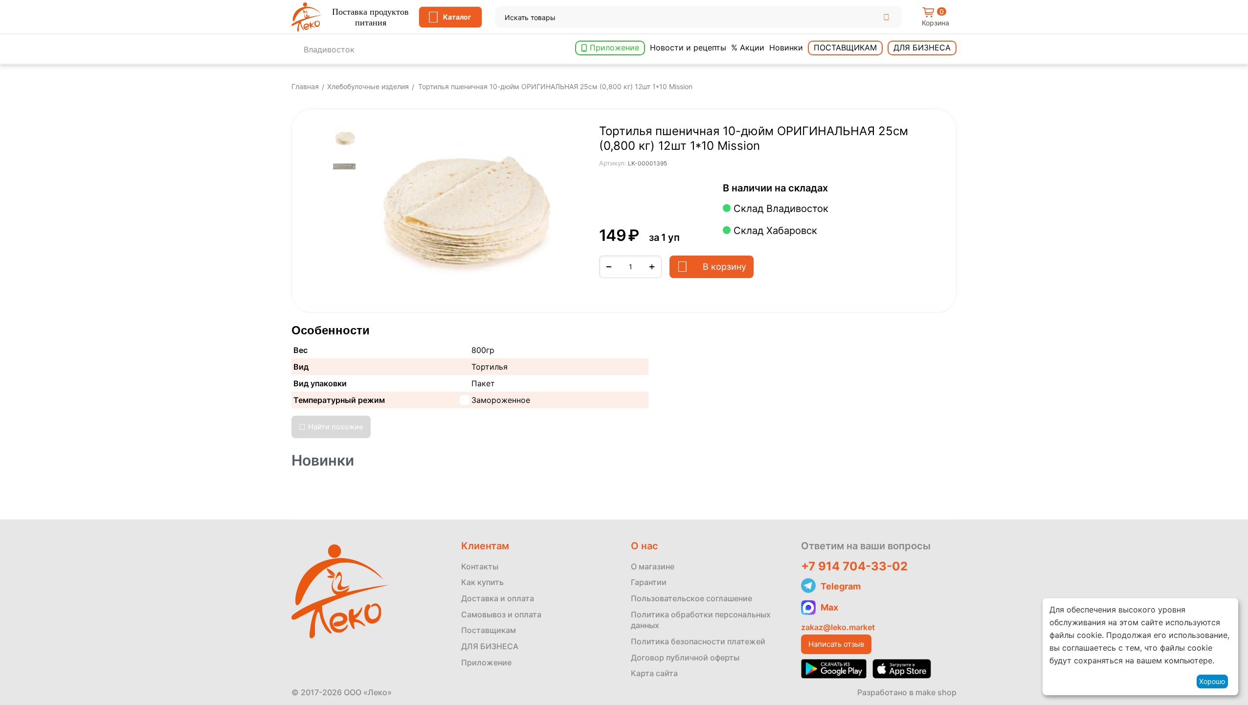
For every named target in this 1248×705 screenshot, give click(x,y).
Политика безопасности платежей (698, 641)
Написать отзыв (836, 644)
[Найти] (886, 17)
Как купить (482, 582)
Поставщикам (845, 47)
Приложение (614, 47)
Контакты (479, 566)
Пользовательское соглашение (691, 598)
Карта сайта (654, 673)
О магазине (652, 566)
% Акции (747, 47)
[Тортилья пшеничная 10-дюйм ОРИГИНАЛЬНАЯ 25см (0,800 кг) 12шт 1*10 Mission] (467, 208)
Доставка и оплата (497, 598)
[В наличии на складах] (833, 189)
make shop (936, 692)
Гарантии (649, 582)
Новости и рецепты (688, 47)
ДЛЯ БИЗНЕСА (489, 646)
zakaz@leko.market (838, 627)
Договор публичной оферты (685, 657)
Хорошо (1212, 681)
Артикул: (612, 163)
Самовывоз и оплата (501, 614)
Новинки (786, 47)
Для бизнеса (922, 47)
